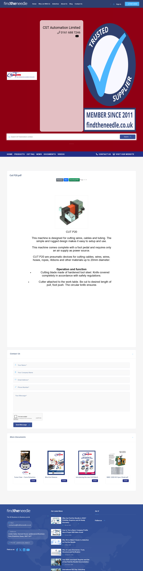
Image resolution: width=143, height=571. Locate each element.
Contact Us (78, 4)
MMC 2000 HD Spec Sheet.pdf (117, 477)
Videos (61, 154)
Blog (71, 4)
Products (19, 154)
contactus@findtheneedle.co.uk (20, 525)
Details (33, 480)
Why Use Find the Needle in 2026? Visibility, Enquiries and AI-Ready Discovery (74, 520)
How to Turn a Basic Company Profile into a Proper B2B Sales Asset (75, 531)
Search (126, 137)
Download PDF (74, 180)
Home (34, 4)
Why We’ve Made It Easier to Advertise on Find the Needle (75, 541)
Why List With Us (44, 4)
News (39, 154)
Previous (59, 180)
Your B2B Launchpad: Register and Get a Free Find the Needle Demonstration (75, 561)
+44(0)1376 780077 (23, 543)
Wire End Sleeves (51, 477)
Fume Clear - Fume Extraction (24, 477)
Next (66, 180)
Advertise (55, 4)
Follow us (98, 520)
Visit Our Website (124, 154)
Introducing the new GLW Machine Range (90, 477)
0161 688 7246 (70, 32)
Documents (50, 154)
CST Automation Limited (61, 28)
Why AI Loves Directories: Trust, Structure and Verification (73, 551)
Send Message (21, 425)
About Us (64, 4)
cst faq (30, 154)
